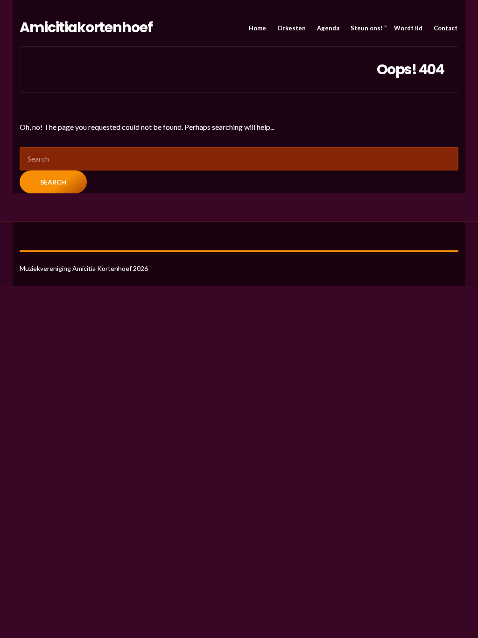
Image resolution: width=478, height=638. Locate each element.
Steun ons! (367, 28)
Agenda (328, 28)
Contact (445, 28)
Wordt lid (408, 28)
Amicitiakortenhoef (86, 27)
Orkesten (291, 28)
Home (257, 28)
